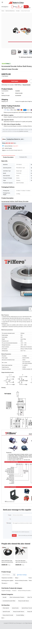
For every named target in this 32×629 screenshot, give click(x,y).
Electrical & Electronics (10, 10)
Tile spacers (4, 583)
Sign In (3, 150)
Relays (16, 578)
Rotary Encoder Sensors (18, 611)
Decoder (4, 597)
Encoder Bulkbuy (20, 615)
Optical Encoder (6, 611)
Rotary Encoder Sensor (23, 601)
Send (14, 535)
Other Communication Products (17, 597)
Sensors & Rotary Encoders (21, 580)
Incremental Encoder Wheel (9, 601)
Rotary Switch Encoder (8, 615)
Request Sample (26, 84)
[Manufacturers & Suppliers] (16, 2)
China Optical (6, 608)
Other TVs (29, 597)
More (2, 618)
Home (2, 10)
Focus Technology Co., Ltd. (18, 623)
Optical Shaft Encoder (25, 10)
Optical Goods (15, 608)
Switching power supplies (7, 580)
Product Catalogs (22, 574)
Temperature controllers (7, 578)
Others (16, 583)
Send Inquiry (14, 81)
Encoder (17, 10)
